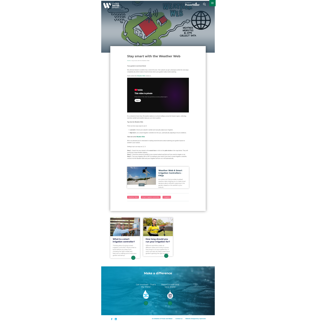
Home (129, 60)
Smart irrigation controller (150, 197)
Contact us (178, 318)
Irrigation (167, 197)
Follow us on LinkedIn (115, 319)
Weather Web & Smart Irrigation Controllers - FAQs (170, 173)
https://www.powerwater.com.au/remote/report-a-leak (170, 303)
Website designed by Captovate (195, 318)
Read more (133, 258)
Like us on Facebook (111, 319)
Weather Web (141, 76)
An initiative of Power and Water (162, 318)
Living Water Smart (111, 7)
